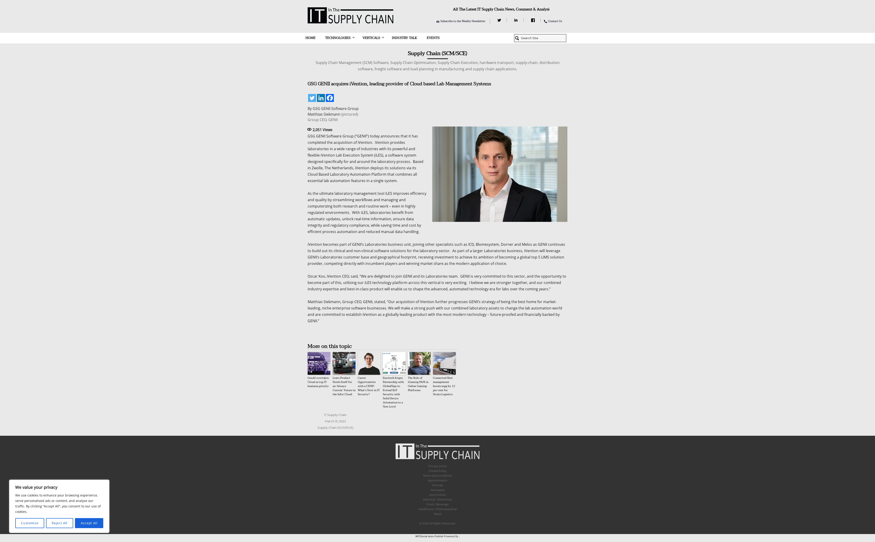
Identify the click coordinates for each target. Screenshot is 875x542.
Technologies (337, 38)
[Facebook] (533, 20)
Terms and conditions (437, 476)
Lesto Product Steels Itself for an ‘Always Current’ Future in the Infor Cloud (344, 386)
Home (311, 38)
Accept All (89, 523)
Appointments (437, 480)
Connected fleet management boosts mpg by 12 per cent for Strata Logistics (444, 386)
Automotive (438, 495)
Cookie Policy (438, 471)
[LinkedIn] (516, 20)
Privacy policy (437, 466)
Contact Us (555, 21)
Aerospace (437, 490)
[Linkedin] (321, 98)
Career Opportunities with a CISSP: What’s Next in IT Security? (369, 386)
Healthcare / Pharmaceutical (437, 509)
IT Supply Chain (335, 415)
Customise (29, 523)
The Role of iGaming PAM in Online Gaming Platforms (418, 384)
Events (433, 38)
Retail (437, 514)
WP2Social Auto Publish (429, 536)
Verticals (371, 38)
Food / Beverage (438, 504)
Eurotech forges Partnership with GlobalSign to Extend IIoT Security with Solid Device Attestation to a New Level (393, 392)
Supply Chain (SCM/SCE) (335, 427)
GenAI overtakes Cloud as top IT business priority (318, 382)
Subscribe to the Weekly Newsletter (462, 21)
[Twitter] (499, 20)
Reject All (59, 523)
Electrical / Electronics (437, 499)
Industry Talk (404, 38)
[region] (59, 506)
